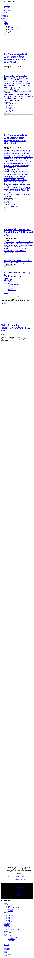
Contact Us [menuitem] (7, 946)
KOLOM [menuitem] (6, 925)
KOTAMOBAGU (12, 107)
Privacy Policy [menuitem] (8, 951)
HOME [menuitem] (6, 903)
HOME (6, 23)
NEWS (6, 24)
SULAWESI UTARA (13, 104)
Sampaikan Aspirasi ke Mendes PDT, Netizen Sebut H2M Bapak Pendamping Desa (17, 85)
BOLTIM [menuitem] (10, 920)
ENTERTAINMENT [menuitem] (14, 937)
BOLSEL (10, 105)
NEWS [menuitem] (6, 904)
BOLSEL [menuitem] (10, 915)
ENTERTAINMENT (13, 285)
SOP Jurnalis (7, 10)
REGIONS (7, 102)
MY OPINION (12, 290)
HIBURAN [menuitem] (7, 936)
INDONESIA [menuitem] (11, 928)
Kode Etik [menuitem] (7, 956)
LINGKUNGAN (8, 280)
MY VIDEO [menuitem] (11, 939)
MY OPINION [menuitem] (12, 942)
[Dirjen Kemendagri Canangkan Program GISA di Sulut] (15, 321)
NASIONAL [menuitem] (11, 906)
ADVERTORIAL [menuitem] (9, 923)
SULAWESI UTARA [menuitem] (14, 914)
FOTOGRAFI (8, 281)
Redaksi (6, 7)
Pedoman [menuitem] (6, 949)
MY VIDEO (11, 286)
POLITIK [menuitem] (10, 911)
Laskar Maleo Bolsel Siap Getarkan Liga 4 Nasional (15, 250)
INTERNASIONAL (13, 28)
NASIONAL (11, 26)
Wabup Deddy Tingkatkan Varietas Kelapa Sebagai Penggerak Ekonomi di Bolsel (17, 182)
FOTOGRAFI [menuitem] (8, 934)
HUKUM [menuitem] (10, 909)
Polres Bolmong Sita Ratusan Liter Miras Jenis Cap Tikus (16, 77)
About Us (7, 6)
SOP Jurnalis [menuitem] (7, 954)
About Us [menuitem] (7, 948)
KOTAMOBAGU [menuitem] (13, 917)
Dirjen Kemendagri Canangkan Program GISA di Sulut (16, 328)
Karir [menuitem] (5, 952)
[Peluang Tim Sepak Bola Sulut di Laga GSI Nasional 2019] (18, 225)
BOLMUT (10, 112)
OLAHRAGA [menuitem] (8, 926)
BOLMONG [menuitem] (11, 918)
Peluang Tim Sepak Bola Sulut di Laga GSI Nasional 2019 (18, 232)
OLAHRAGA (8, 203)
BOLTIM (10, 110)
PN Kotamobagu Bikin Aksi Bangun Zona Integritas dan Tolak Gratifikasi (16, 58)
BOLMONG (11, 109)
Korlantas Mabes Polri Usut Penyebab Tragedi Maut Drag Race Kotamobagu (16, 166)
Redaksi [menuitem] (6, 945)
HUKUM (10, 29)
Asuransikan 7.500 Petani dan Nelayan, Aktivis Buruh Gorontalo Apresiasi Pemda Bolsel (18, 97)
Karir (5, 12)
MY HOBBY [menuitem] (11, 940)
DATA (6, 278)
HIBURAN (7, 283)
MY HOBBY (11, 288)
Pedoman (18, 892)
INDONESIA (11, 204)
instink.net (21, 887)
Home (6, 293)
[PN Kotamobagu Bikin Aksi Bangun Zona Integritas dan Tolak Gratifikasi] (18, 50)
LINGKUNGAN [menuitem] (9, 932)
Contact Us (7, 4)
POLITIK (10, 31)
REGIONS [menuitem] (7, 912)
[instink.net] (4, 15)
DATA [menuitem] (6, 931)
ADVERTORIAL (9, 200)
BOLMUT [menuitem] (11, 922)
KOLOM (6, 201)
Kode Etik (7, 9)
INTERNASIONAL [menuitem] (13, 908)
